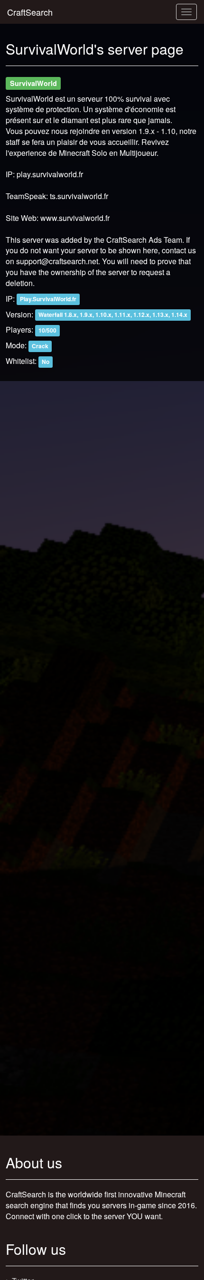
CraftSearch (30, 12)
